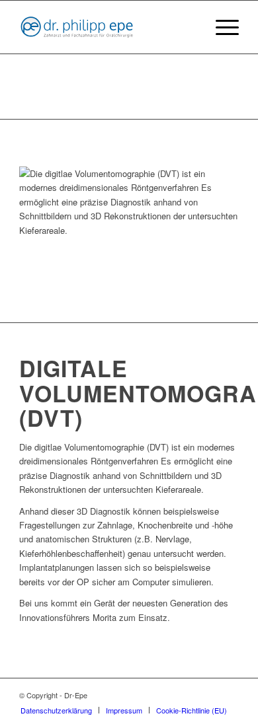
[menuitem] (220, 27)
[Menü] (220, 27)
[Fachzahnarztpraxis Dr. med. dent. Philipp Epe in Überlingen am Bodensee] (106, 27)
